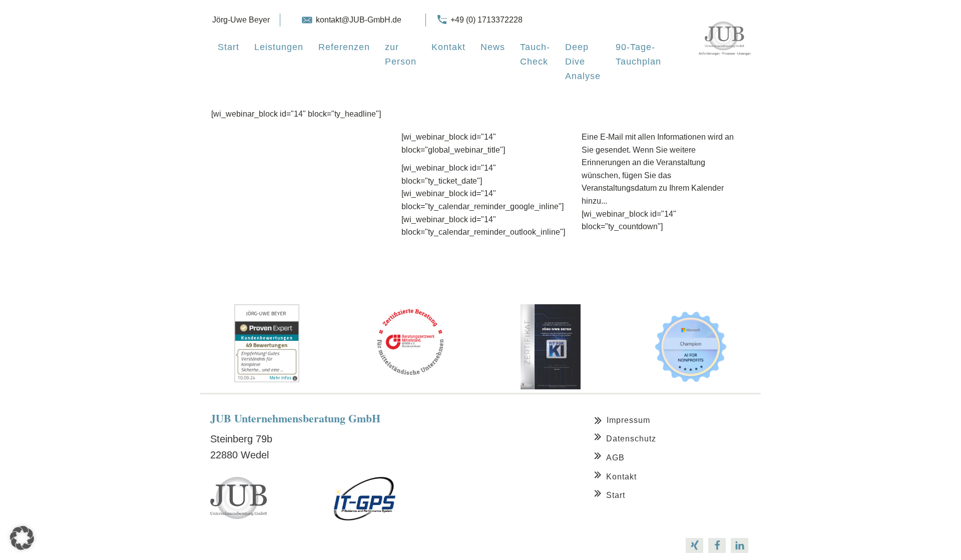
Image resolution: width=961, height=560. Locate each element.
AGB (615, 457)
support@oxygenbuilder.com (324, 545)
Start (228, 47)
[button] (22, 538)
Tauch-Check (535, 54)
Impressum (628, 420)
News (492, 47)
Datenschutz (631, 438)
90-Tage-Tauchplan (638, 54)
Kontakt (448, 47)
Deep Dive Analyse (583, 61)
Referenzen (344, 47)
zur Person (400, 54)
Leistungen (278, 47)
